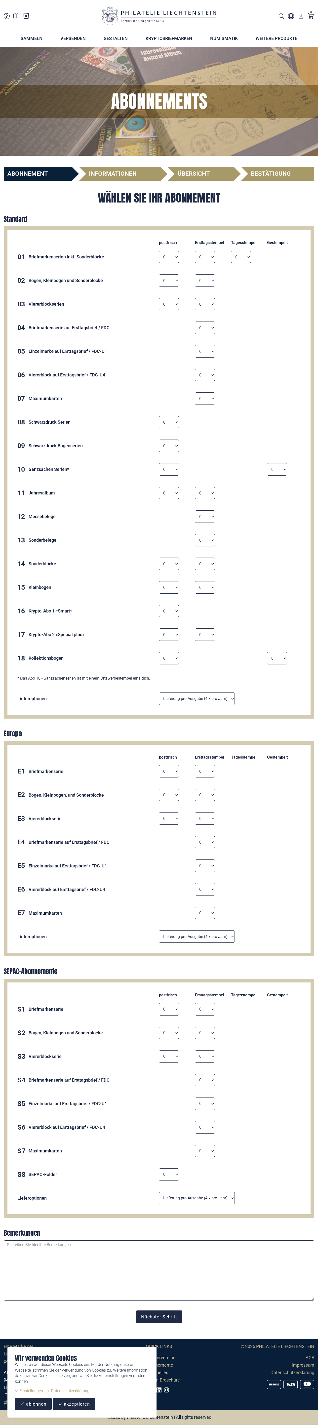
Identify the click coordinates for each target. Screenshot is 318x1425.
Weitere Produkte (276, 38)
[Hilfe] (7, 17)
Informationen (113, 173)
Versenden (73, 38)
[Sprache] (291, 17)
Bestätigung (271, 173)
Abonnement (27, 173)
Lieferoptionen (32, 698)
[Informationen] (16, 17)
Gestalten (116, 38)
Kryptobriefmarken (169, 38)
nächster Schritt (159, 1316)
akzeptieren (76, 1404)
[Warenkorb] (311, 16)
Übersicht (194, 173)
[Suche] (281, 16)
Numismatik (224, 38)
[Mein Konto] (301, 17)
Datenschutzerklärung (69, 1390)
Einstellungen (30, 1390)
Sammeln (31, 38)
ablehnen (35, 1404)
